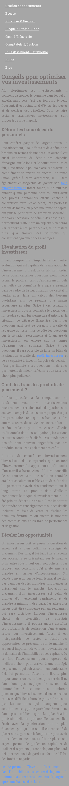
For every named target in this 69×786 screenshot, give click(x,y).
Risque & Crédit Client (22, 29)
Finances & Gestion (20, 21)
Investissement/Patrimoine (26, 52)
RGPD (9, 60)
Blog (8, 67)
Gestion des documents (23, 6)
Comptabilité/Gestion (21, 44)
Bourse (10, 13)
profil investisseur (50, 355)
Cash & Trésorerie (18, 37)
